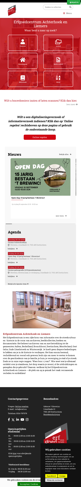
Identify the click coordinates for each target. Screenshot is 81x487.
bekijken (11, 249)
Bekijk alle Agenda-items (17, 284)
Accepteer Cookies (29, 484)
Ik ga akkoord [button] (51, 476)
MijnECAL (75, 2)
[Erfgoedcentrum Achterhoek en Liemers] (17, 10)
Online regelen (39, 137)
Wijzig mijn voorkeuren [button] (55, 480)
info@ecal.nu (21, 409)
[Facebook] (9, 419)
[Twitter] (13, 419)
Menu (69, 13)
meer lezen (60, 216)
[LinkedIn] (17, 419)
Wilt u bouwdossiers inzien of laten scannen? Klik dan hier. (40, 100)
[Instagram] (27, 419)
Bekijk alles (64, 154)
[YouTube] (22, 419)
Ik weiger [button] (62, 476)
